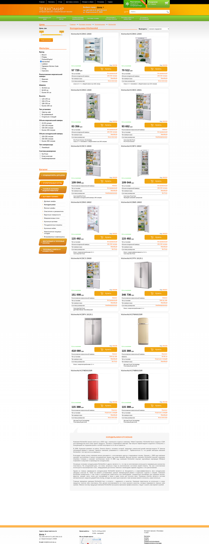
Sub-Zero (45, 71)
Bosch (44, 55)
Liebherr (45, 64)
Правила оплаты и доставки (153, 543)
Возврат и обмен (87, 2)
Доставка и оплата (72, 2)
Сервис (110, 2)
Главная (42, 2)
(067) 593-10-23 (102, 10)
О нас (60, 2)
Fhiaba (44, 57)
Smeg (44, 68)
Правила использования (151, 541)
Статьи (146, 538)
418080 (62, 31)
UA (125, 11)
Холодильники (100, 24)
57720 (41, 31)
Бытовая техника (85, 24)
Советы (146, 539)
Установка (100, 2)
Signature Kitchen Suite (50, 66)
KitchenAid (46, 62)
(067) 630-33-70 (91, 10)
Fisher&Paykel (47, 59)
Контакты (51, 2)
